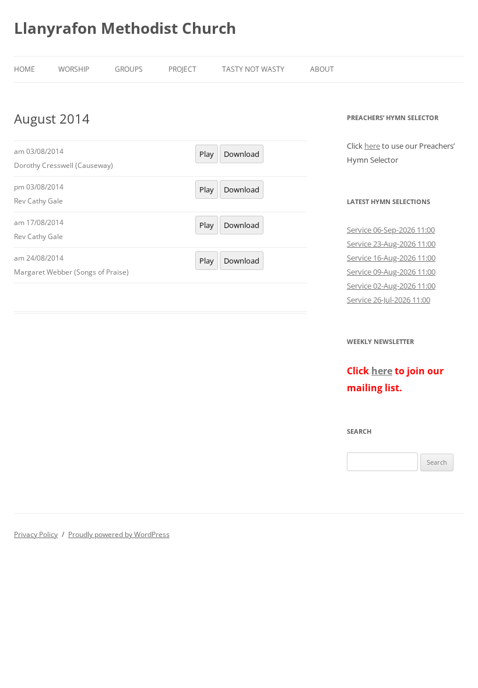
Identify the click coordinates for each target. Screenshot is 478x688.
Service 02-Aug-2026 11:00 (391, 285)
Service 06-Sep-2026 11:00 (391, 229)
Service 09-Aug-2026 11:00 (391, 271)
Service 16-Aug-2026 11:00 (391, 257)
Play (206, 154)
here (372, 146)
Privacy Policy (36, 534)
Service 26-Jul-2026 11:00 (388, 299)
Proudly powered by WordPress (119, 534)
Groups (129, 69)
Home (24, 69)
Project (182, 69)
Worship (73, 69)
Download (241, 154)
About (322, 69)
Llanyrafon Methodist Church (125, 27)
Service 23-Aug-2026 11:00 (391, 243)
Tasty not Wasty (253, 69)
